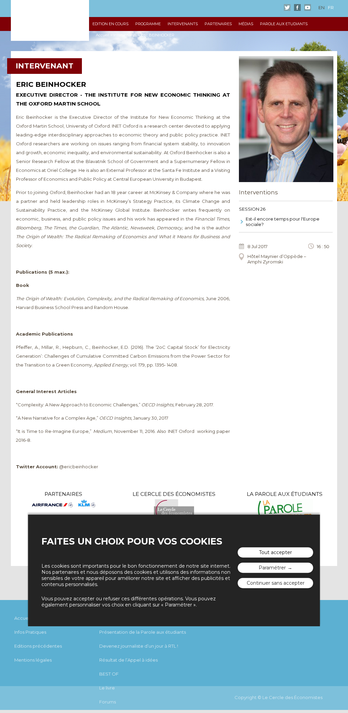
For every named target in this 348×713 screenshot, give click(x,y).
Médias (246, 23)
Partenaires (218, 23)
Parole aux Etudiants (284, 23)
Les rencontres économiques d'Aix (50, 20)
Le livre (107, 688)
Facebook (297, 7)
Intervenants (183, 23)
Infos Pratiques (30, 632)
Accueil (102, 35)
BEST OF (109, 674)
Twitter (287, 7)
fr (331, 7)
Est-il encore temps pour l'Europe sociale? (282, 221)
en (321, 7)
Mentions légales (33, 660)
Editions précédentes (38, 646)
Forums (107, 701)
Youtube (307, 7)
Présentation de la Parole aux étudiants (142, 632)
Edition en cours (110, 23)
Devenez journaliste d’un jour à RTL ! (138, 646)
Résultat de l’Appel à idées (128, 660)
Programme (148, 23)
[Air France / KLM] (63, 504)
